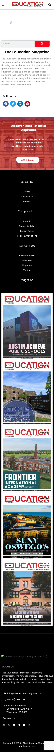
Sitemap (27, 201)
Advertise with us (27, 255)
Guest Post (27, 260)
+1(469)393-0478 (16, 699)
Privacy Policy (27, 231)
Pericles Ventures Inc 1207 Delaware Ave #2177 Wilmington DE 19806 (18, 708)
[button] (49, 4)
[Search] (42, 44)
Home (27, 191)
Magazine (27, 265)
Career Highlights (27, 226)
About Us (27, 221)
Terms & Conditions (27, 235)
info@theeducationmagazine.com (24, 693)
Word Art (27, 270)
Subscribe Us (27, 196)
